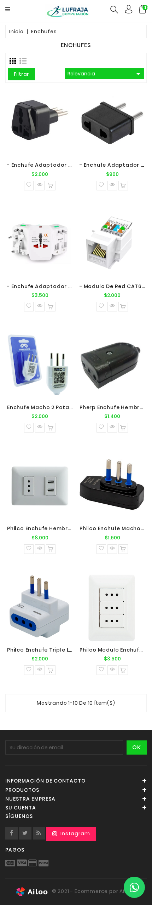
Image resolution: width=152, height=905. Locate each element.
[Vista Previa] (40, 185)
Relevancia (105, 74)
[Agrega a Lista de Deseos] (29, 185)
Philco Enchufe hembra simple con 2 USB (64, 528)
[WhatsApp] (134, 887)
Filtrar (21, 74)
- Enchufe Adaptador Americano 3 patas (64, 164)
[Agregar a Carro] (50, 185)
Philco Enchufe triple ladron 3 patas (58, 649)
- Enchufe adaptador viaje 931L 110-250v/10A (69, 286)
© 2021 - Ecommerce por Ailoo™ (94, 891)
